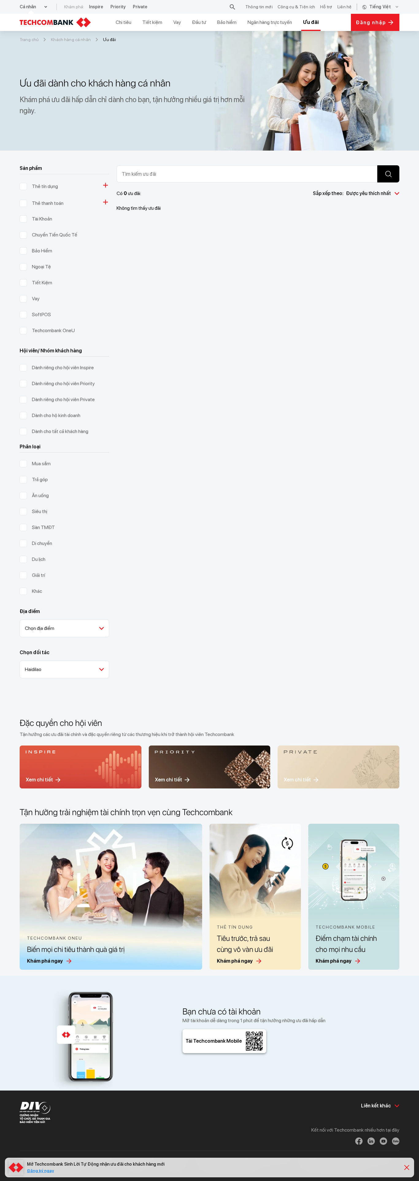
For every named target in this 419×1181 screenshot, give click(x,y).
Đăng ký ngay (40, 1170)
